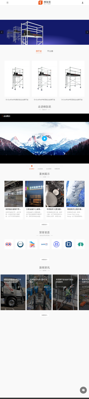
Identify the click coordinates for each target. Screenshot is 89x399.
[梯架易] (44, 3)
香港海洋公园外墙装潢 (75, 209)
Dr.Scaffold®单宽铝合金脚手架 (44, 100)
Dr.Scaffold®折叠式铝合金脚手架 (17, 100)
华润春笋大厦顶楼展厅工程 (55, 209)
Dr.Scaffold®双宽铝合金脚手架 (71, 100)
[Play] (44, 138)
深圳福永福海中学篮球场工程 (14, 209)
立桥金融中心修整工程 (34, 209)
